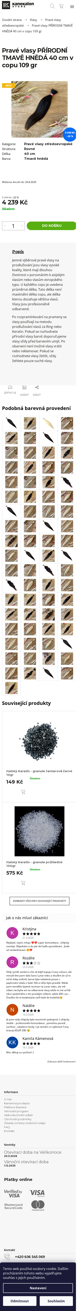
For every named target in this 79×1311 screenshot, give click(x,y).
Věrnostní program (16, 1111)
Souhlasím (56, 1301)
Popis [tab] (18, 251)
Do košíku (52, 226)
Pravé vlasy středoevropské (48, 144)
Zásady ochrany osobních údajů (25, 1123)
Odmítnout (20, 1301)
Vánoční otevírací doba (26, 1162)
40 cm (29, 154)
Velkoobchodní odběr (18, 1115)
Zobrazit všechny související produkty (39, 901)
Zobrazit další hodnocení (61, 1061)
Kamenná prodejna (17, 1103)
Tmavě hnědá (36, 159)
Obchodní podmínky (17, 1119)
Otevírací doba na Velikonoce (32, 1152)
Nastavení (38, 1288)
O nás (8, 1099)
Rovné (29, 149)
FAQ (7, 1127)
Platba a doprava (15, 1107)
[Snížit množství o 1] (22, 226)
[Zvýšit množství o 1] (4, 226)
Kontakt (9, 1131)
